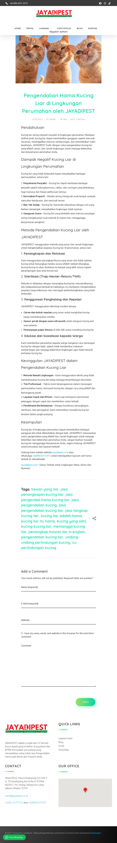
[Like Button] (89, 518)
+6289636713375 (42, 455)
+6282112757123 (14, 802)
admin (52, 119)
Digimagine (96, 833)
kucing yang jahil (71, 521)
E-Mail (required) (29, 603)
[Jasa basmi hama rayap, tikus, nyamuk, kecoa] (57, 14)
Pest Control (78, 119)
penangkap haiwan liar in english (57, 532)
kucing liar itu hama (38, 521)
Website (25, 620)
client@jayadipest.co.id (16, 796)
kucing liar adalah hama (61, 516)
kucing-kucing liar (36, 526)
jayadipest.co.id (60, 452)
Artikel (64, 119)
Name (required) (29, 587)
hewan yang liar (45, 489)
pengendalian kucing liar (42, 537)
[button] (85, 790)
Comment (26, 645)
